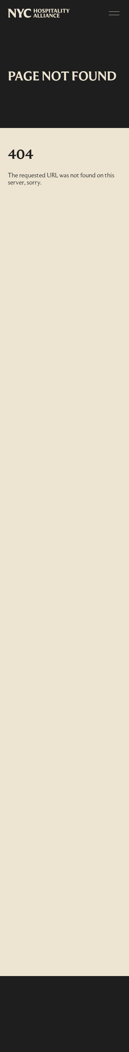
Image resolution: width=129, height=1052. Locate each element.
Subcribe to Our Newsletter (52, 1006)
